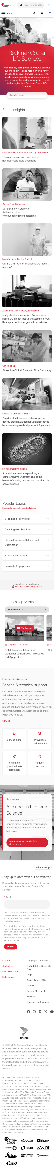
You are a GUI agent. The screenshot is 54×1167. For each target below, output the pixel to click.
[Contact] (34, 13)
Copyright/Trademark (37, 960)
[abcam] (27, 1140)
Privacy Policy (39, 929)
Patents (30, 985)
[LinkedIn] (40, 1011)
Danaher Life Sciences (38, 1002)
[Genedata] (10, 1148)
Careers (6, 960)
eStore (49, 5)
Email (7, 897)
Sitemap (31, 996)
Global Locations (10, 971)
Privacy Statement (36, 991)
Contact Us (7, 966)
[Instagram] (34, 1011)
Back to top (44, 867)
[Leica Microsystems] (10, 1155)
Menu (9, 13)
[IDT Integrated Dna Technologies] (43, 1148)
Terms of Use (10, 932)
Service (7, 721)
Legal (29, 974)
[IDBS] (27, 1148)
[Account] (42, 13)
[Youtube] (52, 1011)
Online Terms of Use (37, 980)
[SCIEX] (10, 1163)
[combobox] (30, 5)
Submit (10, 946)
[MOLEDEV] (27, 1155)
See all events (27, 609)
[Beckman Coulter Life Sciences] (9, 5)
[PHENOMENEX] (43, 1155)
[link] (24, 637)
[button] (21, 5)
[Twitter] (45, 1011)
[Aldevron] (43, 1140)
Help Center (8, 977)
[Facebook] (28, 1011)
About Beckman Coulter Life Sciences (23, 842)
